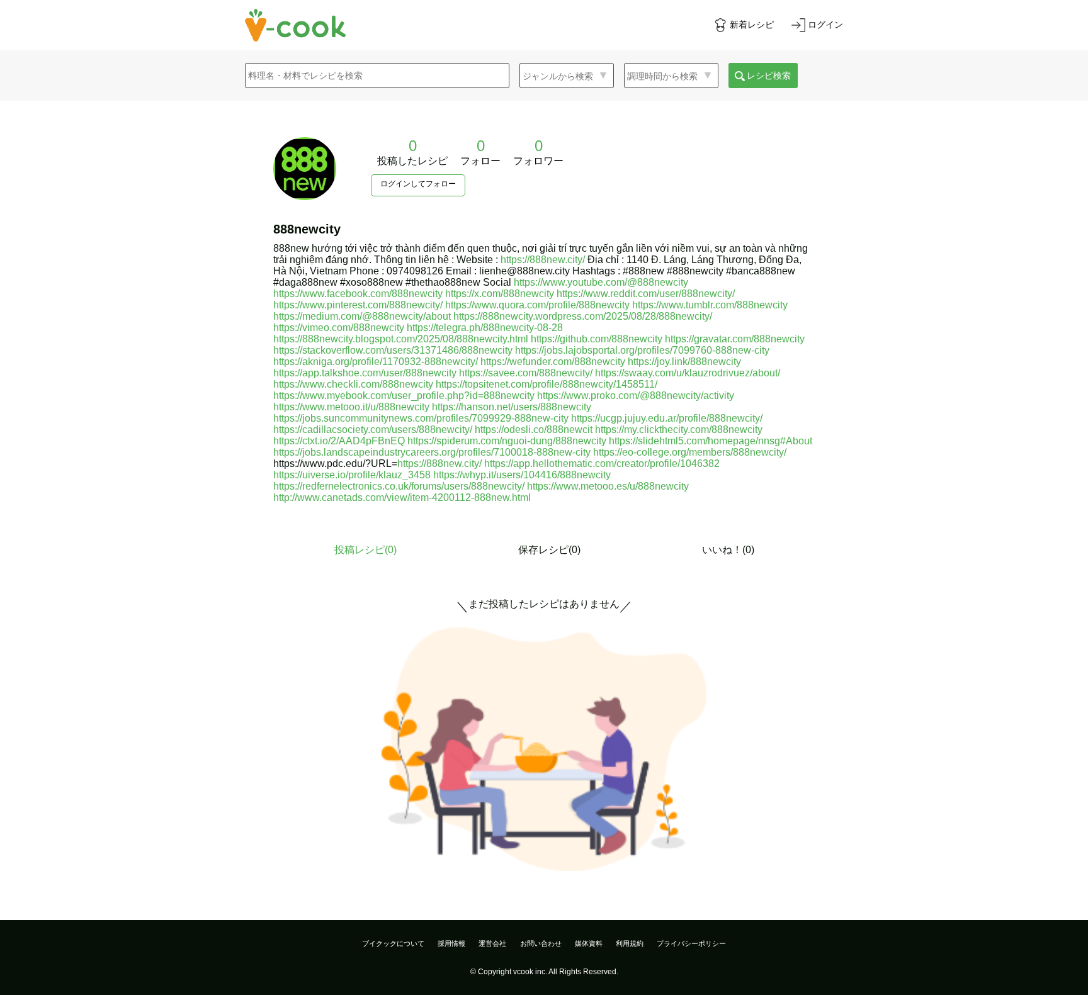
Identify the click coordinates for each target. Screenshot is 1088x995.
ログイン (825, 25)
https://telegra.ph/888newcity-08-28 (485, 327)
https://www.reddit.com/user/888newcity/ (646, 293)
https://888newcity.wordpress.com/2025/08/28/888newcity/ (582, 316)
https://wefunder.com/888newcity (552, 361)
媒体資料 (589, 943)
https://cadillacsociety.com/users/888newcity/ (372, 429)
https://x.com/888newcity (499, 293)
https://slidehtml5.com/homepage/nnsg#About (710, 441)
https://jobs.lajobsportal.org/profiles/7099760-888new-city (642, 350)
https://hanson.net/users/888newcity (511, 407)
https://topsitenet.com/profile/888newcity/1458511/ (546, 384)
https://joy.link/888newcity (684, 361)
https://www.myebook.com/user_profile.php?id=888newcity (404, 395)
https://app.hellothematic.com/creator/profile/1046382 (602, 463)
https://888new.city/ (543, 259)
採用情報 (451, 943)
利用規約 (629, 943)
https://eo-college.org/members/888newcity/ (689, 452)
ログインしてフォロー (418, 183)
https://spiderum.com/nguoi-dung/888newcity (506, 441)
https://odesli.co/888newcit (533, 429)
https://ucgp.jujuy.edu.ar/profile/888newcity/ (666, 418)
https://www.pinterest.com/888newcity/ (358, 305)
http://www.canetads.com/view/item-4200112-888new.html (402, 497)
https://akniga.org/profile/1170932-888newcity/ (375, 361)
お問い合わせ (541, 943)
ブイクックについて (393, 943)
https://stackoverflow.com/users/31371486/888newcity (393, 350)
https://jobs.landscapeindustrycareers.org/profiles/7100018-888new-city (432, 452)
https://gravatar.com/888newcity (735, 339)
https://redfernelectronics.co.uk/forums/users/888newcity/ (398, 486)
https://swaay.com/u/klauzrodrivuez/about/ (687, 373)
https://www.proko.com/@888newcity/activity (635, 395)
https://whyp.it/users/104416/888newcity (522, 474)
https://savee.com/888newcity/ (525, 373)
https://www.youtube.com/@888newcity (601, 282)
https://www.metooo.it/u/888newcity (351, 407)
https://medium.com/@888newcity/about (362, 316)
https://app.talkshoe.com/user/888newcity (364, 373)
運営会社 (492, 943)
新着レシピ (752, 25)
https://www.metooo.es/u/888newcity (608, 486)
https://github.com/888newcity (596, 339)
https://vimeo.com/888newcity (338, 327)
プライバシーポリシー (691, 943)
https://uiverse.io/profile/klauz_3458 (352, 474)
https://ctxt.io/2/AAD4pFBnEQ (339, 441)
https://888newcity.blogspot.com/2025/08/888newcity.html (400, 339)
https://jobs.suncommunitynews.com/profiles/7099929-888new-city (421, 418)
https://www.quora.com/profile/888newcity (537, 305)
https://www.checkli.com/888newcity (353, 384)
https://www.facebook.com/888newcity (358, 293)
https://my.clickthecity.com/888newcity (678, 429)
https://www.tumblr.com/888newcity (710, 305)
